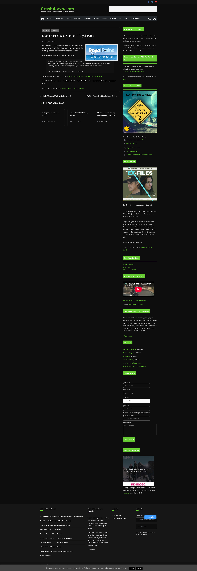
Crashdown (135, 19)
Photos (113, 19)
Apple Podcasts (146, 247)
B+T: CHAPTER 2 (141, 301)
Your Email (126, 390)
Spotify (125, 250)
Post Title (126, 405)
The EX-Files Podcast (136, 305)
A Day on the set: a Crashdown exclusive (54, 542)
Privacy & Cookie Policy (119, 518)
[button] (52, 18)
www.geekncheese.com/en (135, 140)
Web (125, 19)
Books (104, 19)
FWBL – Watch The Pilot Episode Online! (101, 96)
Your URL (126, 397)
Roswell (77, 19)
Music (96, 19)
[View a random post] (154, 18)
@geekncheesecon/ (132, 148)
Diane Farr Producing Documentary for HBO (106, 114)
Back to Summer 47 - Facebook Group (139, 155)
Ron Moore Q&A (45, 555)
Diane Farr (46, 31)
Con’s (58, 19)
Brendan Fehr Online (129, 349)
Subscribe (150, 517)
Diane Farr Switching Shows (79, 114)
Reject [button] (139, 568)
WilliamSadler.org (128, 360)
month (145, 535)
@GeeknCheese (131, 143)
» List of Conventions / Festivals (133, 72)
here (124, 79)
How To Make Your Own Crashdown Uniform (55, 525)
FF (120, 19)
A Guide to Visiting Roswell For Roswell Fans (55, 521)
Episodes (87, 19)
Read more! (91, 550)
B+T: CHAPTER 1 (128, 301)
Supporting (55, 31)
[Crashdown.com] (42, 18)
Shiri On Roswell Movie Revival (50, 529)
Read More (147, 568)
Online (117, 516)
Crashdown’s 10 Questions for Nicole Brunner (56, 538)
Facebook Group (131, 151)
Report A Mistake (128, 265)
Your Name (126, 382)
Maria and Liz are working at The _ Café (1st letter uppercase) (136, 414)
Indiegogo (126, 493)
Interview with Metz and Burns (50, 547)
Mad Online (126, 356)
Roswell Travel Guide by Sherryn (51, 534)
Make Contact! (127, 267)
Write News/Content (129, 270)
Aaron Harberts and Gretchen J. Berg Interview (56, 551)
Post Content (127, 423)
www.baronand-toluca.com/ (132, 363)
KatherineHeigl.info (129, 353)
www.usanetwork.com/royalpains (73, 88)
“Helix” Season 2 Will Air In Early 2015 (56, 96)
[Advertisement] (133, 9)
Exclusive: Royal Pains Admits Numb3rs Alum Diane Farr (87, 76)
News (49, 19)
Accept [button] (132, 568)
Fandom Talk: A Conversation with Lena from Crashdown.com (61, 517)
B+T (67, 19)
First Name (139, 516)
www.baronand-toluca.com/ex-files (134, 366)
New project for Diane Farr (51, 114)
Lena (54, 42)
